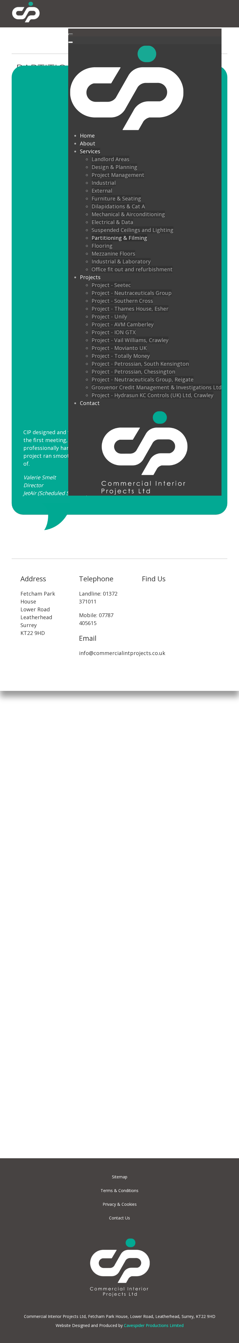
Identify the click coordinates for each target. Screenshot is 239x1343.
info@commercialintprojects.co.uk (122, 653)
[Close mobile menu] (70, 42)
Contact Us (119, 1218)
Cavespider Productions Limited (154, 1325)
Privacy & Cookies (120, 1204)
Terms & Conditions (119, 1190)
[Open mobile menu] (70, 34)
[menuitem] (87, 135)
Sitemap (119, 1177)
